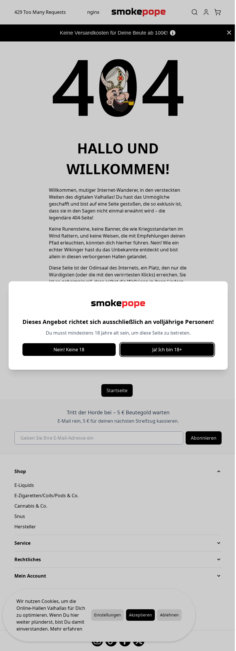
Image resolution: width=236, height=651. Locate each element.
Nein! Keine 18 (69, 349)
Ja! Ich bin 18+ (167, 349)
